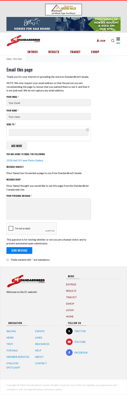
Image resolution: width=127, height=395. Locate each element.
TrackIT (75, 52)
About (39, 356)
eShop (95, 52)
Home (70, 316)
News (10, 337)
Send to (11, 124)
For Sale (12, 350)
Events (39, 331)
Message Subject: (15, 166)
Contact (41, 363)
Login (102, 40)
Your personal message (19, 195)
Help (38, 350)
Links (38, 337)
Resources (42, 343)
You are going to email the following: (25, 154)
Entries (33, 52)
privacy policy (55, 389)
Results (54, 52)
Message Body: (13, 179)
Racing (11, 331)
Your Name (12, 110)
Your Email (12, 96)
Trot (9, 343)
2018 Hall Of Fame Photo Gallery (24, 160)
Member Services (17, 356)
